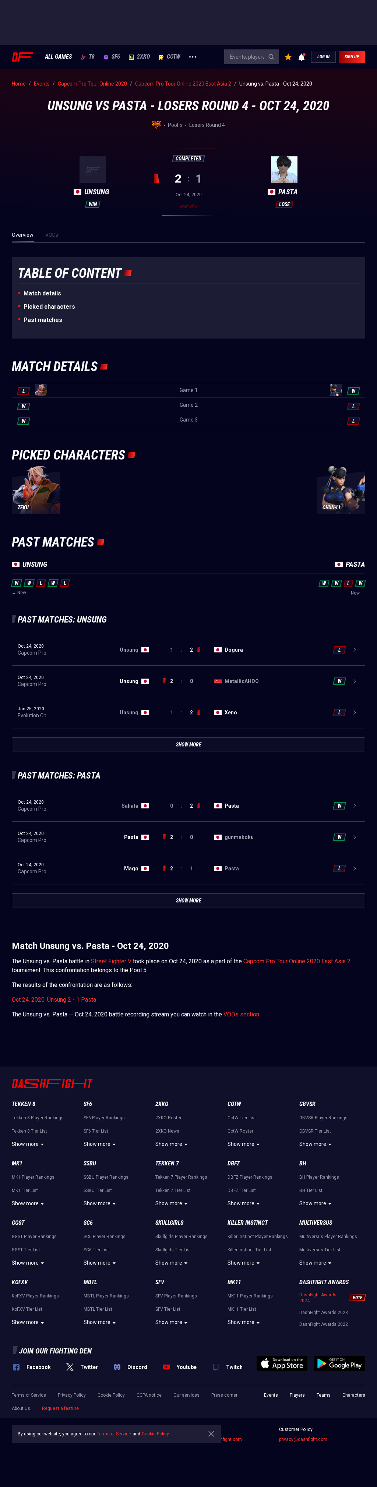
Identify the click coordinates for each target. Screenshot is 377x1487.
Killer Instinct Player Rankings (258, 1236)
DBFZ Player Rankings (250, 1177)
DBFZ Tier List (242, 1190)
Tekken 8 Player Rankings (38, 1117)
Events (271, 1395)
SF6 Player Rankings (104, 1117)
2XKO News (167, 1131)
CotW (173, 57)
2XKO (143, 57)
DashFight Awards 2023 (323, 1312)
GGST (18, 1222)
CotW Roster (240, 1131)
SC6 (88, 1222)
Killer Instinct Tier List (249, 1249)
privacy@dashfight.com (303, 1439)
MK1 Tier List (25, 1190)
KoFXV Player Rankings (35, 1296)
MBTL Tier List (98, 1309)
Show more (25, 1144)
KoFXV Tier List (27, 1309)
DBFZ (234, 1163)
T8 (92, 57)
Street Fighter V (111, 961)
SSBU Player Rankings (106, 1177)
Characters (353, 1395)
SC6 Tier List (96, 1249)
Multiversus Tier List (320, 1249)
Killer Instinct (248, 1222)
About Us (21, 1408)
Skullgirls (169, 1222)
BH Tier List (311, 1190)
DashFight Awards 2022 (323, 1324)
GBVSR (307, 1104)
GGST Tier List (26, 1249)
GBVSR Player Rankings (323, 1117)
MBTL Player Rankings (106, 1296)
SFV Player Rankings (176, 1296)
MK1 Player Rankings (33, 1177)
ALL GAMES (58, 57)
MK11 (234, 1282)
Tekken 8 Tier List (29, 1131)
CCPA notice (149, 1395)
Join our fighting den (55, 1350)
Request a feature (60, 1408)
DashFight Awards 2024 (318, 1297)
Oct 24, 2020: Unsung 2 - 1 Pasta (54, 999)
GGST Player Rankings (34, 1236)
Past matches (43, 319)
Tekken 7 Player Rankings (181, 1177)
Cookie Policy (111, 1395)
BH (302, 1163)
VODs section (241, 1014)
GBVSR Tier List (315, 1131)
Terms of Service (29, 1395)
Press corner (224, 1395)
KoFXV (20, 1282)
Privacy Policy (72, 1395)
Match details (42, 293)
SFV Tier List (167, 1309)
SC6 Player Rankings (105, 1236)
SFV (159, 1282)
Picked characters (49, 306)
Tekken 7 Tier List (173, 1190)
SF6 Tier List (96, 1131)
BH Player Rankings (319, 1177)
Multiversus (315, 1222)
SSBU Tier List (98, 1190)
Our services (186, 1395)
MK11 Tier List (242, 1309)
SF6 (116, 57)
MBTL (90, 1282)
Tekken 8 (23, 1104)
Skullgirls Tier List (173, 1249)
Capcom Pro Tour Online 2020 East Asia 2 (296, 961)
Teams (324, 1395)
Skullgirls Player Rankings (181, 1236)
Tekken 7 (167, 1163)
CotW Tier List (242, 1117)
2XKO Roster (168, 1117)
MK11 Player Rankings (250, 1296)
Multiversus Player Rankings (328, 1236)
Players (297, 1395)
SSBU (90, 1163)
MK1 (17, 1163)
